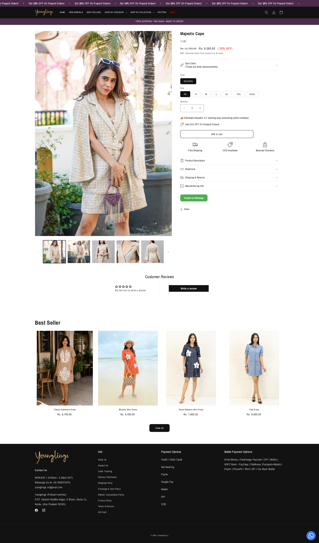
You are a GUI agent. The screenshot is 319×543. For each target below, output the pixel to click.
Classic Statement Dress (65, 409)
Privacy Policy (105, 500)
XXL (239, 94)
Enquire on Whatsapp (194, 197)
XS (185, 94)
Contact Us (103, 465)
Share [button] (187, 209)
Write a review (189, 288)
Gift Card (102, 512)
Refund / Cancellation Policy (111, 494)
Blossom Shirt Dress (128, 409)
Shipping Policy (105, 482)
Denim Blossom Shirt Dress (191, 409)
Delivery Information (107, 477)
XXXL (252, 94)
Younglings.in (163, 535)
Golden (188, 81)
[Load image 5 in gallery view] (152, 251)
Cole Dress (254, 409)
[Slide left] (38, 251)
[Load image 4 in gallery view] (127, 251)
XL (226, 94)
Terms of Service (106, 506)
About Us (102, 459)
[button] (115, 12)
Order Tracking (105, 471)
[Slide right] (168, 251)
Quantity (183, 101)
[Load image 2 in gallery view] (78, 251)
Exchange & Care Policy (109, 488)
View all (159, 428)
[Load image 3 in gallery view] (103, 251)
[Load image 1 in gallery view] (54, 251)
